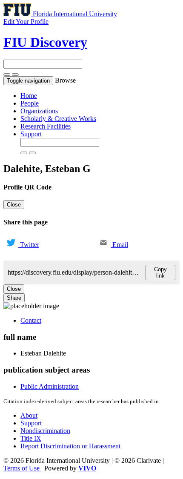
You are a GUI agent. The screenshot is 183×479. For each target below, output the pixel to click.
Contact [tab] (30, 320)
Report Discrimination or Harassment (70, 446)
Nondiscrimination (45, 430)
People (29, 103)
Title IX (30, 438)
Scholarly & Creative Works (58, 118)
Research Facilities (45, 126)
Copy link (160, 272)
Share (14, 298)
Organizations (39, 111)
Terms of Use (22, 468)
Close (14, 204)
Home (28, 95)
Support (31, 134)
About (28, 415)
